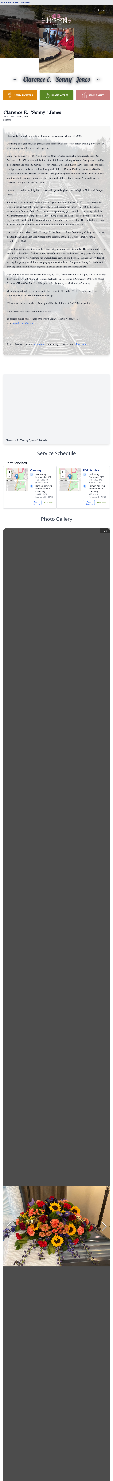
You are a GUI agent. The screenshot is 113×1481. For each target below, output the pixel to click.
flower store (81, 344)
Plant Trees (48, 502)
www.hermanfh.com (22, 323)
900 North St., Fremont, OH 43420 (44, 495)
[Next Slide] (104, 1226)
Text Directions (36, 503)
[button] (16, 477)
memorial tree (40, 344)
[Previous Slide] (8, 1226)
